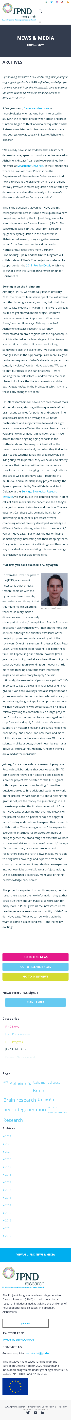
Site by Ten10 (41, 1409)
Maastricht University (30, 166)
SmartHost (28, 1409)
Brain (38, 1090)
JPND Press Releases (17, 1034)
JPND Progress (14, 1042)
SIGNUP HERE (35, 1002)
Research (13, 1120)
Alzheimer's (20, 1083)
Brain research (19, 1100)
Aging (5, 1082)
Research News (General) (20, 1057)
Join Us (26, 1323)
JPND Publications (15, 1049)
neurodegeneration (24, 1109)
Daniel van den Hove (36, 108)
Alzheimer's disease (46, 1082)
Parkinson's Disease (57, 1112)
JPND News (12, 1026)
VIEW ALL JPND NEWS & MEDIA (35, 1254)
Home (31, 44)
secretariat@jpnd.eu (38, 1353)
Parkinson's (52, 1107)
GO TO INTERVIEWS (35, 976)
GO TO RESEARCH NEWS (35, 967)
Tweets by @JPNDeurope (18, 1339)
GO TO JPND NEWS (36, 957)
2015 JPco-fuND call (38, 265)
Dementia (46, 1099)
